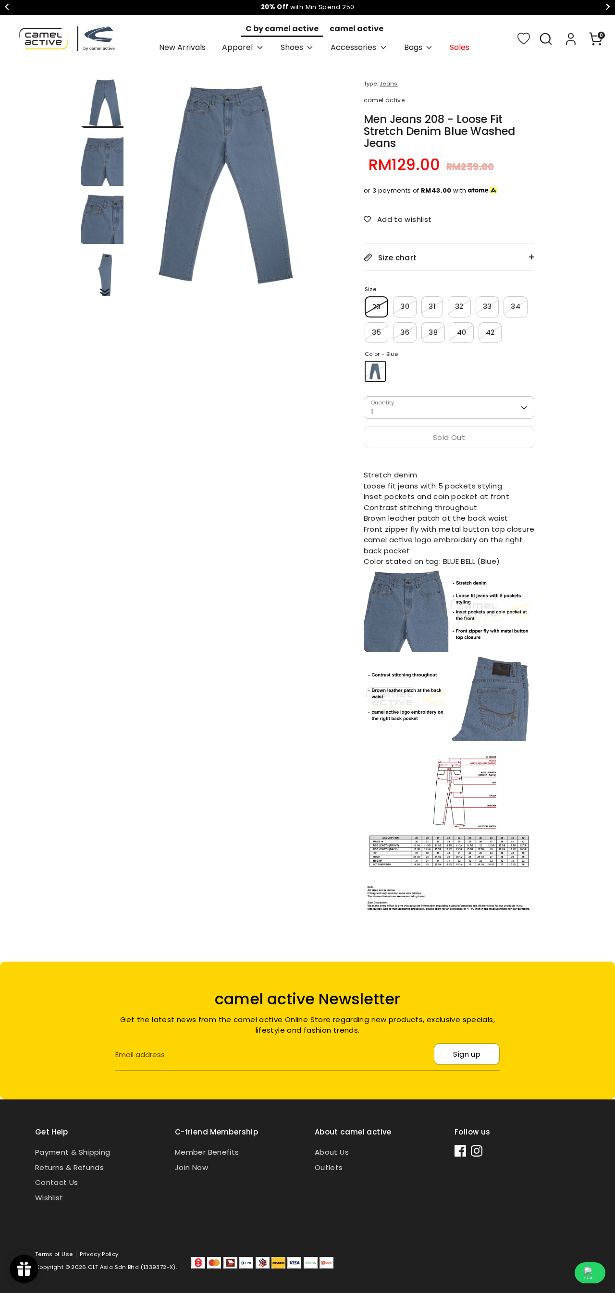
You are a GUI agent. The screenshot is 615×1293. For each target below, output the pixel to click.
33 (487, 306)
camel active (356, 28)
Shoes (293, 47)
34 (515, 306)
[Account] (570, 39)
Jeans (389, 83)
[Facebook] (460, 1151)
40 (462, 332)
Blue (375, 371)
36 (404, 332)
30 (404, 306)
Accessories (354, 47)
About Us (332, 1152)
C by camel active (282, 28)
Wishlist (49, 1198)
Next (607, 7)
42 (490, 332)
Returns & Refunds (69, 1167)
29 (376, 307)
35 (376, 332)
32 (459, 306)
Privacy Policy (99, 1254)
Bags (414, 47)
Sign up (466, 1054)
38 (433, 332)
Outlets (329, 1167)
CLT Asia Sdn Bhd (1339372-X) (132, 1267)
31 (432, 306)
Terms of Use (54, 1254)
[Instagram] (476, 1151)
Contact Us (56, 1182)
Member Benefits (207, 1152)
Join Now (191, 1167)
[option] (229, 186)
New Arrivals (182, 47)
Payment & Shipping (73, 1152)
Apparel (238, 47)
